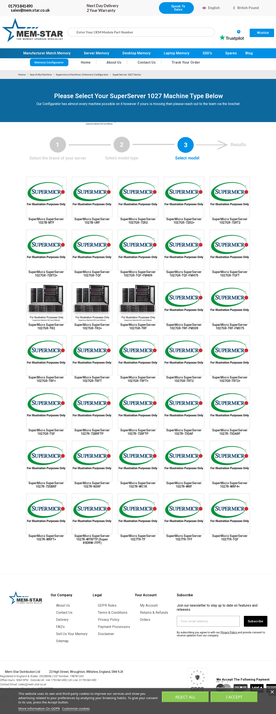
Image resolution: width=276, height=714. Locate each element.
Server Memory (96, 53)
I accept (234, 697)
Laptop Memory (176, 53)
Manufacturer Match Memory (47, 53)
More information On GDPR (39, 708)
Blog (249, 53)
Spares (231, 53)
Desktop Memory (136, 53)
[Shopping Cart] (236, 29)
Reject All (185, 697)
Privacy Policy (229, 632)
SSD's (207, 53)
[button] (176, 8)
